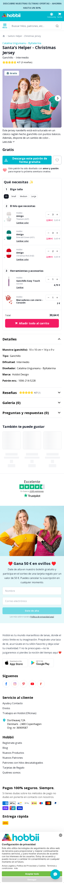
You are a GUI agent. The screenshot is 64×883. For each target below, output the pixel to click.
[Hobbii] (11, 15)
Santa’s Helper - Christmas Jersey (24, 35)
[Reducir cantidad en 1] (48, 214)
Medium (23, 196)
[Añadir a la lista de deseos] (57, 160)
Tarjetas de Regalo (13, 767)
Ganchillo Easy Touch (28, 280)
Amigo (20, 216)
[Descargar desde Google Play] (41, 662)
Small (13, 196)
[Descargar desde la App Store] (14, 662)
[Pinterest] (23, 683)
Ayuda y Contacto (12, 703)
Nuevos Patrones (12, 757)
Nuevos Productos (13, 752)
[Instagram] (15, 683)
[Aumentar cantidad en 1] (57, 214)
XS (6, 196)
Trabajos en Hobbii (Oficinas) (19, 713)
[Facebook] (6, 683)
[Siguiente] (58, 98)
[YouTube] (32, 683)
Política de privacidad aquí (42, 616)
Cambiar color (22, 222)
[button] (59, 15)
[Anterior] (6, 98)
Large (33, 196)
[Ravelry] (41, 683)
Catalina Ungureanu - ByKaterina (21, 43)
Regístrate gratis (12, 743)
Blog (5, 748)
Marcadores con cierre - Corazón (29, 301)
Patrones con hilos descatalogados (22, 762)
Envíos (6, 708)
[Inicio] (3, 36)
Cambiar (20, 287)
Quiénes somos (11, 772)
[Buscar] (57, 26)
